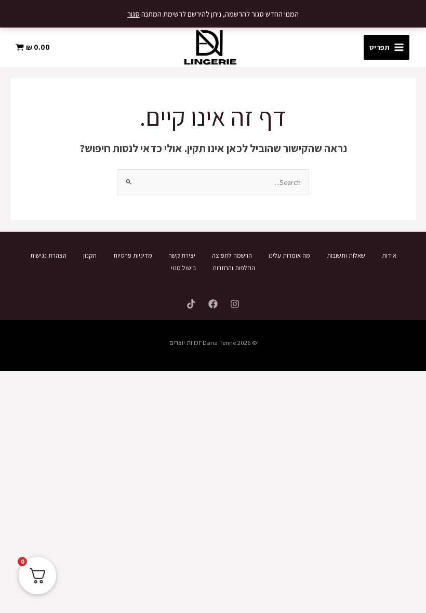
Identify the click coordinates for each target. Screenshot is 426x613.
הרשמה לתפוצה (232, 255)
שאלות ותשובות (346, 255)
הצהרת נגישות (48, 255)
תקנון (90, 255)
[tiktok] (191, 304)
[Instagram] (234, 304)
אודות (389, 255)
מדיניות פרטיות (132, 255)
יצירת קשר (182, 255)
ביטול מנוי (183, 267)
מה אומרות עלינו (289, 255)
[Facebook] (213, 304)
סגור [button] (133, 14)
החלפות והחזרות (233, 267)
